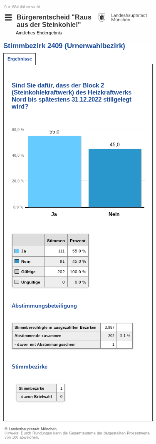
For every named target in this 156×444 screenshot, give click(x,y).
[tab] (19, 59)
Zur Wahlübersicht (21, 6)
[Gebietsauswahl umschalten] (8, 17)
